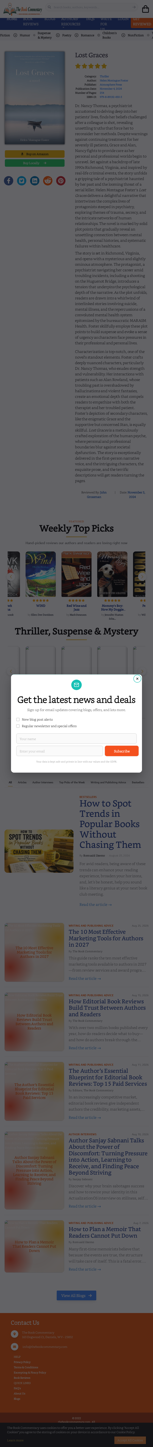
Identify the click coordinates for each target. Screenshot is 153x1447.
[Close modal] (137, 679)
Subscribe (122, 751)
